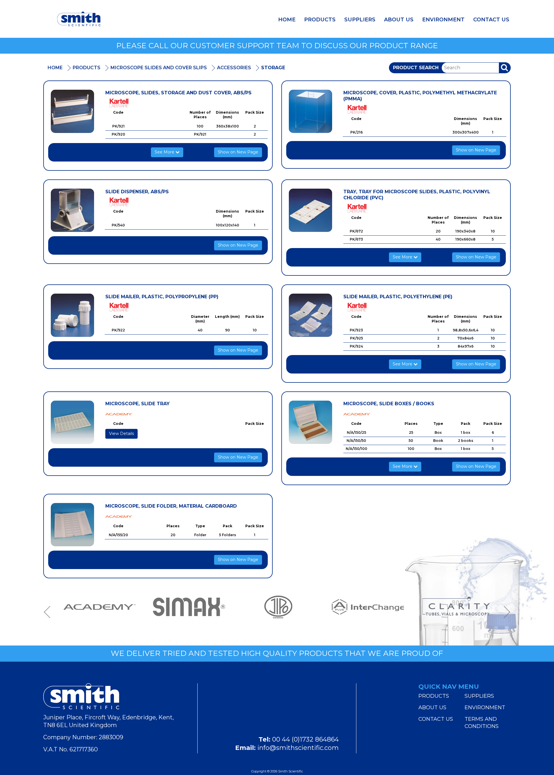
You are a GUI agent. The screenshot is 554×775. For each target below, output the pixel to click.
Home (286, 19)
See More (165, 152)
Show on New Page (238, 152)
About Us (398, 19)
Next (505, 612)
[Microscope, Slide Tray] (72, 422)
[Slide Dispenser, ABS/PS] (72, 210)
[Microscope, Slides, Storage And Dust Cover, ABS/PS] (72, 111)
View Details (121, 433)
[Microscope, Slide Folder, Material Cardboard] (72, 524)
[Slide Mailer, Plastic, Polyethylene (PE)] (310, 315)
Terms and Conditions (482, 722)
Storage (273, 67)
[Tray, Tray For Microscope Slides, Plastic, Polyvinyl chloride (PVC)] (310, 210)
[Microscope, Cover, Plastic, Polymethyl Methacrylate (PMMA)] (310, 111)
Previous (49, 612)
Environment (443, 19)
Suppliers (359, 19)
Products (320, 19)
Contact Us (491, 19)
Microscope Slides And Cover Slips (159, 67)
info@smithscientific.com (298, 748)
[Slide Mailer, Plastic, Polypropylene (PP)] (72, 315)
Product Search (416, 67)
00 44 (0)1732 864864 (305, 739)
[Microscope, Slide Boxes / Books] (310, 422)
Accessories (234, 67)
